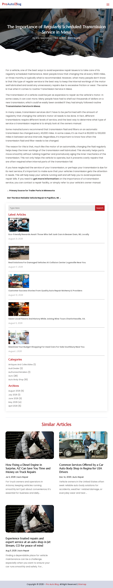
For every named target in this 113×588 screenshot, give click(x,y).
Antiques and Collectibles (20, 364)
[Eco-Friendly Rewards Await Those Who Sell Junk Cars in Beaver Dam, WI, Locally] (18, 225)
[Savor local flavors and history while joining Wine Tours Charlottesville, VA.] (18, 309)
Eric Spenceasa (44, 38)
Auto (10, 375)
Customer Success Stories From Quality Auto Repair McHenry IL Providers (45, 290)
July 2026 (12, 394)
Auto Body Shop (16, 379)
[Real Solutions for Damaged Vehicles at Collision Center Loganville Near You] (18, 253)
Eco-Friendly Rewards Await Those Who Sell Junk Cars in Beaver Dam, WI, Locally (48, 234)
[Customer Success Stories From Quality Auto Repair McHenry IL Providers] (18, 281)
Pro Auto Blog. (52, 584)
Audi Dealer (13, 368)
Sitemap (82, 584)
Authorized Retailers (17, 372)
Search (99, 208)
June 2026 (13, 398)
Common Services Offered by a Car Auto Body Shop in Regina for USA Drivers (81, 468)
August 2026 (14, 390)
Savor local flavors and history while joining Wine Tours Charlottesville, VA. (46, 318)
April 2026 (13, 405)
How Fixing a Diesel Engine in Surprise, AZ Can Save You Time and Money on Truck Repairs (28, 468)
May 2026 (13, 402)
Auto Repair (74, 38)
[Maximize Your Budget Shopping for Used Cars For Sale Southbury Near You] (18, 337)
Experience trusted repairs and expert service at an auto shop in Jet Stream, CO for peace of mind (28, 542)
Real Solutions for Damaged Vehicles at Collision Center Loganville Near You (47, 262)
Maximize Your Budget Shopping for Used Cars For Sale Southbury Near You (46, 346)
